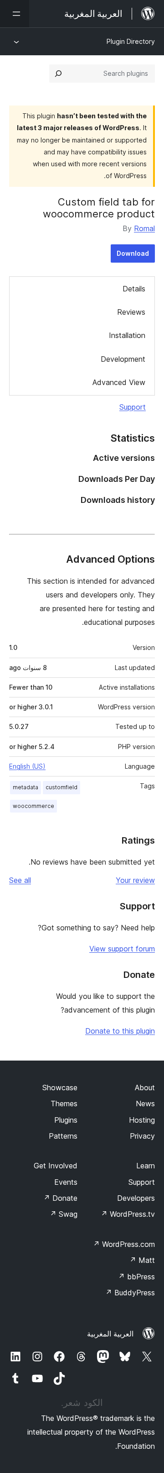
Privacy (142, 1135)
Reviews (131, 312)
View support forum (122, 948)
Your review (135, 880)
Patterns (63, 1135)
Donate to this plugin (120, 1030)
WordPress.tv (128, 1214)
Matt (142, 1260)
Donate (60, 1198)
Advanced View (118, 382)
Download (133, 253)
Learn (145, 1165)
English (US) (27, 766)
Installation (127, 335)
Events (65, 1182)
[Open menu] (14, 13)
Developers (136, 1198)
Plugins (65, 1120)
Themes (64, 1103)
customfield (61, 787)
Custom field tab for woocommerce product (99, 208)
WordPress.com (124, 1244)
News (145, 1103)
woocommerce (33, 805)
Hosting (142, 1120)
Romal (144, 228)
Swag (63, 1214)
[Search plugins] (58, 73)
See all (20, 880)
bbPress (136, 1276)
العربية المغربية (110, 1333)
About (145, 1087)
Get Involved (55, 1165)
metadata (25, 787)
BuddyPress (130, 1292)
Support (132, 407)
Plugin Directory (131, 41)
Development (123, 359)
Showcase (59, 1087)
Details (134, 288)
